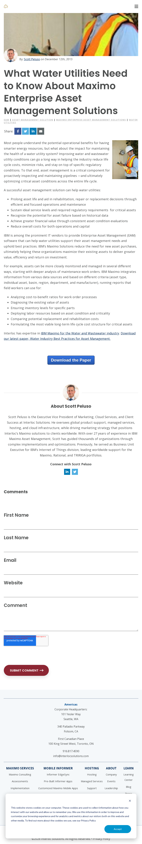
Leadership (111, 788)
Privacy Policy (101, 839)
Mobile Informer (58, 768)
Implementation (20, 788)
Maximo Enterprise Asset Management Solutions (91, 119)
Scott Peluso (32, 59)
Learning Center (128, 777)
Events (111, 781)
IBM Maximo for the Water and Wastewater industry (80, 333)
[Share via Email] (40, 131)
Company (111, 774)
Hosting (92, 768)
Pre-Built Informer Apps (58, 781)
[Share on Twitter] (25, 131)
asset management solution (32, 119)
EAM (6, 119)
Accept (118, 829)
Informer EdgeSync (58, 774)
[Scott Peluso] (11, 55)
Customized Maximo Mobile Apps (58, 788)
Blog (128, 786)
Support (92, 788)
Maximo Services (20, 768)
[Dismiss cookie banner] (130, 801)
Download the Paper (71, 360)
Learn (128, 768)
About (111, 768)
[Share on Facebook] (17, 131)
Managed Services (92, 781)
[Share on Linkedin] (33, 131)
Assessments (20, 781)
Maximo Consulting (20, 774)
